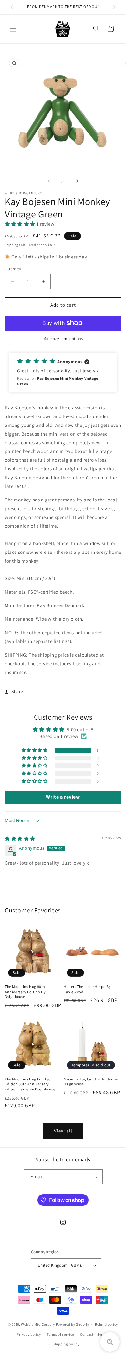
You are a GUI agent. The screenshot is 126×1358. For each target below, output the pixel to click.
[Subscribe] (95, 1176)
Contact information (97, 1334)
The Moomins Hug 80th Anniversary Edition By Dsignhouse (25, 991)
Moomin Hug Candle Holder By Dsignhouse (91, 1082)
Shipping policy (66, 1344)
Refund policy (106, 1324)
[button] (13, 29)
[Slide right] (77, 181)
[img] (20, 839)
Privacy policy (29, 1334)
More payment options (63, 338)
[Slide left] (49, 181)
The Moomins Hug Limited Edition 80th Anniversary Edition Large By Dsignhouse (30, 1084)
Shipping (11, 245)
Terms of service (60, 1334)
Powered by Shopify (72, 1324)
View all (63, 1131)
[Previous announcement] (12, 7)
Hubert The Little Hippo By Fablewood (87, 989)
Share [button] (17, 691)
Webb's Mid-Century (38, 1324)
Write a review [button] (63, 797)
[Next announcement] (114, 7)
